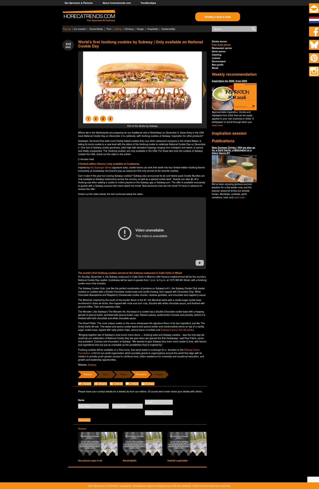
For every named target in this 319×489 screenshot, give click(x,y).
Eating (118, 29)
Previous (80, 90)
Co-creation (80, 29)
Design (140, 29)
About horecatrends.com (117, 2)
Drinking (129, 29)
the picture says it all (90, 460)
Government (219, 61)
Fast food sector (221, 44)
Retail (215, 68)
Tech (108, 29)
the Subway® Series (101, 167)
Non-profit (217, 64)
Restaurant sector (222, 48)
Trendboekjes (148, 2)
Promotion (141, 374)
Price (105, 374)
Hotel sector (219, 51)
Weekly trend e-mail (218, 17)
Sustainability (168, 29)
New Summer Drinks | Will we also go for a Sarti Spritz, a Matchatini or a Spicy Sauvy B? (233, 150)
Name (81, 400)
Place (123, 374)
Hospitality (152, 29)
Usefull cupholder (177, 460)
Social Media (96, 29)
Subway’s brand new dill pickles (177, 329)
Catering (216, 54)
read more (217, 125)
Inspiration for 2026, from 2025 (229, 81)
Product (88, 374)
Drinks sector (219, 41)
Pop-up (67, 29)
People (159, 374)
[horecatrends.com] (89, 16)
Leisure (216, 58)
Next (204, 90)
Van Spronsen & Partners (78, 2)
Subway (92, 364)
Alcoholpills (129, 460)
